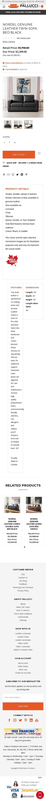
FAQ (23, 574)
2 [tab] (24, 547)
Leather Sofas (23, 637)
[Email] (8, 174)
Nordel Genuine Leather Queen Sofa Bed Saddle (34, 523)
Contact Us (23, 577)
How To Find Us (23, 610)
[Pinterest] (26, 174)
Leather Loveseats (23, 633)
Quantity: (6, 137)
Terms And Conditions (23, 613)
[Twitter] (17, 174)
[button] (23, 732)
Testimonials (23, 617)
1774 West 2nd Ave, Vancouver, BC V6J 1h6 (19, 1)
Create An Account (23, 673)
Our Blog (23, 581)
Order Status (23, 666)
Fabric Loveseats (23, 646)
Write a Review (9, 41)
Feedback (23, 584)
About (23, 604)
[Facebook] (4, 174)
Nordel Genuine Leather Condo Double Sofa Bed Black (12, 523)
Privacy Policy (23, 590)
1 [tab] (21, 547)
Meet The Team (23, 607)
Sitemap (23, 620)
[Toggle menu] (3, 6)
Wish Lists (23, 669)
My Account (23, 663)
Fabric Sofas (23, 643)
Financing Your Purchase (23, 587)
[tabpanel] (12, 520)
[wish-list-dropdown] (39, 153)
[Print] (13, 174)
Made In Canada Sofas (23, 649)
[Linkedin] (22, 174)
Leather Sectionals (23, 640)
